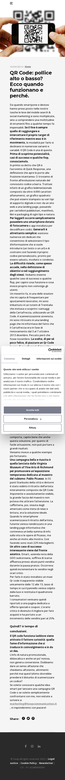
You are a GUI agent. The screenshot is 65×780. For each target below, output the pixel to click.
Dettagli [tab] (26, 358)
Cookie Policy (29, 763)
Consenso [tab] (9, 358)
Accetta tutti (32, 410)
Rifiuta (32, 427)
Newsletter (46, 763)
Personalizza (31, 418)
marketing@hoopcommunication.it (33, 704)
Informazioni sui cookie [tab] (49, 358)
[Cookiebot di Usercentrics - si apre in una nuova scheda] (48, 350)
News (28, 66)
